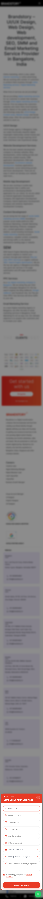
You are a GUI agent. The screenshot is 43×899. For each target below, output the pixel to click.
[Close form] (38, 797)
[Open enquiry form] (38, 894)
